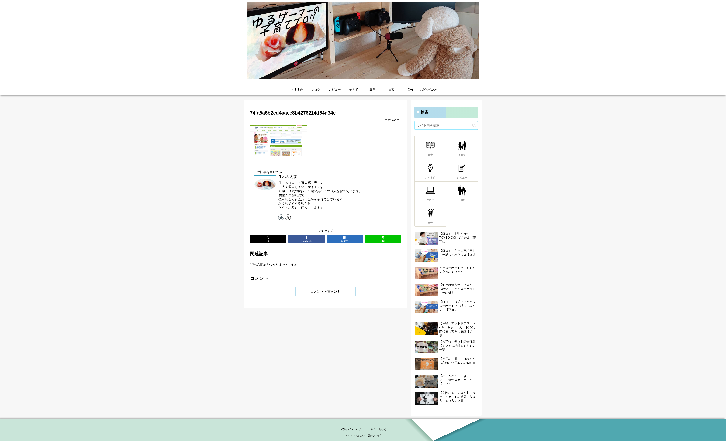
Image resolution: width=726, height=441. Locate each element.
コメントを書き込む (325, 291)
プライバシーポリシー (353, 429)
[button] (474, 125)
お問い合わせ (378, 429)
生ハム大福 (288, 177)
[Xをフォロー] (288, 217)
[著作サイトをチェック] (281, 217)
